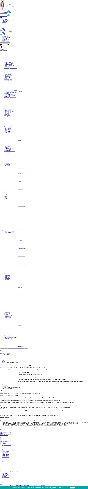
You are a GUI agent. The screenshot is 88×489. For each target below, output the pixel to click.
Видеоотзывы (11, 44)
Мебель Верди (4, 38)
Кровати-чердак (7, 76)
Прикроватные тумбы (8, 125)
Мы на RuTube (8, 486)
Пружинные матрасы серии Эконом (10, 92)
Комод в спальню (7, 110)
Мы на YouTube (3, 486)
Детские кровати (7, 70)
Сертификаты (4, 21)
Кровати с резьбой (7, 71)
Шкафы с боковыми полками (9, 151)
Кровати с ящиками (5, 451)
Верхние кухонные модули (9, 231)
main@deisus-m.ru (20, 486)
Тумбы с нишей (7, 132)
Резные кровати (7, 275)
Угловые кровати (7, 67)
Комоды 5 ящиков (7, 112)
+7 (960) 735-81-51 (3, 12)
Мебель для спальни (5, 36)
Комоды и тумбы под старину (9, 334)
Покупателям (4, 19)
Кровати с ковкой (7, 73)
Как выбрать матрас (5, 480)
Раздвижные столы (7, 316)
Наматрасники (7, 96)
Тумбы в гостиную (7, 128)
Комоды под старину (8, 109)
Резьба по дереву (7, 279)
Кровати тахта (6, 66)
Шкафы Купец (7, 153)
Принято (72, 487)
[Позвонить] (1, 9)
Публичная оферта (45, 485)
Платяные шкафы (7, 148)
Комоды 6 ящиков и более (8, 111)
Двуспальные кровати (8, 64)
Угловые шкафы (7, 146)
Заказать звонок (3, 31)
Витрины (6, 192)
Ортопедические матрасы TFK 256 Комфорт (12, 89)
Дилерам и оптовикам (6, 481)
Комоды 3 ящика (7, 114)
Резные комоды (7, 274)
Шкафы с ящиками (7, 152)
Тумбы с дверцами (7, 131)
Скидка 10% (6, 93)
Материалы (4, 22)
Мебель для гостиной (6, 37)
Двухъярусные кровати (8, 75)
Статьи (3, 478)
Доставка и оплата (5, 20)
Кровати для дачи (7, 72)
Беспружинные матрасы (8, 94)
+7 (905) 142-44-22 (3, 16)
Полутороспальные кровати (9, 63)
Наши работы (4, 44)
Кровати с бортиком (8, 74)
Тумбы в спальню (7, 127)
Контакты (4, 482)
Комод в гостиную (7, 108)
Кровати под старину (8, 80)
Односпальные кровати (8, 62)
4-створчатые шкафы (8, 144)
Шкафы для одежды (7, 147)
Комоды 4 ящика (7, 113)
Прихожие (4, 40)
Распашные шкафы (7, 149)
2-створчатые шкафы (8, 142)
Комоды (5, 193)
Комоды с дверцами (7, 106)
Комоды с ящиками (7, 107)
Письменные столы (5, 39)
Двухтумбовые (7, 165)
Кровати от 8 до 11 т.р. (8, 79)
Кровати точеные (7, 77)
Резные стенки (7, 276)
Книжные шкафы (7, 145)
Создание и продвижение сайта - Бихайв (9, 471)
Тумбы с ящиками (7, 129)
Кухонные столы (7, 312)
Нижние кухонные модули (9, 232)
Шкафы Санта (6, 154)
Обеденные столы (7, 313)
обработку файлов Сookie (36, 487)
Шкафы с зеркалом (7, 150)
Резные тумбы (6, 277)
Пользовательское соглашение (37, 485)
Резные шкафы (7, 278)
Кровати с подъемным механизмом (10, 68)
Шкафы (5, 198)
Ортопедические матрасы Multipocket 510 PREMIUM (13, 91)
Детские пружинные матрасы (9, 95)
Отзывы (3, 23)
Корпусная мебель (5, 477)
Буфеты (5, 191)
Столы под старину (7, 317)
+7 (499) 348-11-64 (3, 13)
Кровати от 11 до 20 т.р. (8, 78)
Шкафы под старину (8, 338)
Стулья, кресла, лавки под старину (10, 337)
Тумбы (5, 197)
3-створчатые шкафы (8, 143)
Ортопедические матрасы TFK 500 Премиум (12, 90)
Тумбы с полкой (7, 130)
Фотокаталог (4, 24)
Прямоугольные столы (8, 315)
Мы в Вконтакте (14, 486)
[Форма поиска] (2, 1)
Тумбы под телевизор (8, 126)
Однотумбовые (7, 164)
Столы (5, 196)
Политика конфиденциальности (26, 485)
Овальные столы (7, 314)
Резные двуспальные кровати (9, 273)
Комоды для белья (7, 116)
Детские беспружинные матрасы (10, 97)
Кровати (5, 194)
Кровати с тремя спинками (9, 65)
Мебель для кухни (5, 41)
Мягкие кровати (5, 452)
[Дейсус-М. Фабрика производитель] (44, 5)
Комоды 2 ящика (7, 115)
